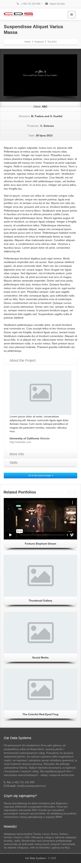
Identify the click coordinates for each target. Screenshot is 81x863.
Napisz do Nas (57, 3)
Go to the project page (39, 475)
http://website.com (20, 442)
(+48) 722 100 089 (30, 3)
